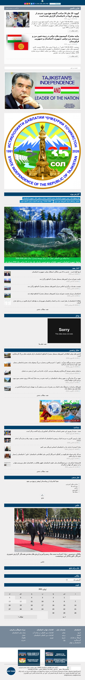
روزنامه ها (74, 486)
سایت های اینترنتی (72, 484)
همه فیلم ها (42, 344)
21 (75, 609)
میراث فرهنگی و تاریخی (17, 630)
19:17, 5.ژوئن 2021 (70, 19)
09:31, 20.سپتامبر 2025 (72, 305)
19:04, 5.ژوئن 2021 (70, 44)
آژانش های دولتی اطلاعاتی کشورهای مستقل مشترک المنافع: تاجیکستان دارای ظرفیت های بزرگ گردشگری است (47, 355)
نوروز (51, 638)
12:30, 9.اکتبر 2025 (73, 443)
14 (75, 605)
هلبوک (23, 638)
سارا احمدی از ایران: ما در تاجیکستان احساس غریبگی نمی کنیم (61, 447)
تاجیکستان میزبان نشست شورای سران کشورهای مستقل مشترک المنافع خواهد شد (54, 294)
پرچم (63, 635)
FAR (47, 3)
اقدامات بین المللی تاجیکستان (43, 635)
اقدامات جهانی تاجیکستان (45, 630)
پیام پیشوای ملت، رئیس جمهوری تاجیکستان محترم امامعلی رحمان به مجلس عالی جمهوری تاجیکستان (51, 198)
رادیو (76, 488)
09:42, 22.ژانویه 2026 (73, 433)
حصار (23, 635)
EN (41, 3)
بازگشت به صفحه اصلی (12, 8)
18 (32, 605)
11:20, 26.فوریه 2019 (73, 358)
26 (21, 609)
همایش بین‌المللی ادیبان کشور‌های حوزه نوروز (66, 201)
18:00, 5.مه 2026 (74, 274)
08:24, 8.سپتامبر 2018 (73, 373)
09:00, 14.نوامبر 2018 (73, 367)
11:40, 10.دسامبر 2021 (72, 467)
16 (53, 605)
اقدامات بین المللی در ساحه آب (43, 633)
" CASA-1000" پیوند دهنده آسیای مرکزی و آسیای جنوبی (36, 201)
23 (53, 609)
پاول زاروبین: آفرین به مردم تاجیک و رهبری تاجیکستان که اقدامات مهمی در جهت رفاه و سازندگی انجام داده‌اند (48, 439)
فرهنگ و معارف (75, 638)
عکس (42, 562)
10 (42, 601)
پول (64, 640)
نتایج (42, 498)
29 (64, 613)
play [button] (53, 4)
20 (10, 605)
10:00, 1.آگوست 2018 (73, 391)
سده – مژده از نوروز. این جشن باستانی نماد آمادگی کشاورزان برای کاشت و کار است (53, 431)
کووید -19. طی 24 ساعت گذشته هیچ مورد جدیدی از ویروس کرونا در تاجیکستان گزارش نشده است (57, 14)
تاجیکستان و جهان (75, 642)
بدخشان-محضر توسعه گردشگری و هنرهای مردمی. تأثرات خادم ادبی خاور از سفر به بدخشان (51, 371)
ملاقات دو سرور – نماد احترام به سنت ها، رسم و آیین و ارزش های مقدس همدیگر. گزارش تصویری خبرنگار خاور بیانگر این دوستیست (44, 555)
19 (21, 605)
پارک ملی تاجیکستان (18, 633)
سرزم (23, 640)
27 (10, 609)
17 (42, 605)
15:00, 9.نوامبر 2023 (73, 458)
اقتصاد (79, 635)
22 (64, 609)
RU (38, 3)
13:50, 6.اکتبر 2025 (73, 296)
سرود (63, 638)
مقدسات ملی (60, 630)
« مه (64, 617)
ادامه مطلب (73, 31)
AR (44, 3)
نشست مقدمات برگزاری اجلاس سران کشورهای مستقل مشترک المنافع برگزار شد (54, 286)
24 (42, 609)
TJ (35, 3)
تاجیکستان (77, 630)
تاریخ (79, 633)
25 (32, 609)
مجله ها (75, 492)
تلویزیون (75, 490)
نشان (63, 633)
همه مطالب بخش (42, 309)
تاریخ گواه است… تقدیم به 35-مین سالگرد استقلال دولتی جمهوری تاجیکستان (56, 272)
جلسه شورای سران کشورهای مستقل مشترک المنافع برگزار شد (60, 279)
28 (75, 613)
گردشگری (77, 640)
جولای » (20, 617)
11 (32, 601)
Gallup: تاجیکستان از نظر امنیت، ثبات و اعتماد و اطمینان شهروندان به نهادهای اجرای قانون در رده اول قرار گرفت (47, 302)
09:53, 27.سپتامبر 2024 (72, 449)
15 (64, 605)
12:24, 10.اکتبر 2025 (73, 281)
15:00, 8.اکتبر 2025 (73, 288)
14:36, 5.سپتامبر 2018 (73, 382)
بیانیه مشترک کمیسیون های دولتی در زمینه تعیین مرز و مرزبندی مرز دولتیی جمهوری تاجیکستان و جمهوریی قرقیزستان (55, 39)
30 (53, 613)
